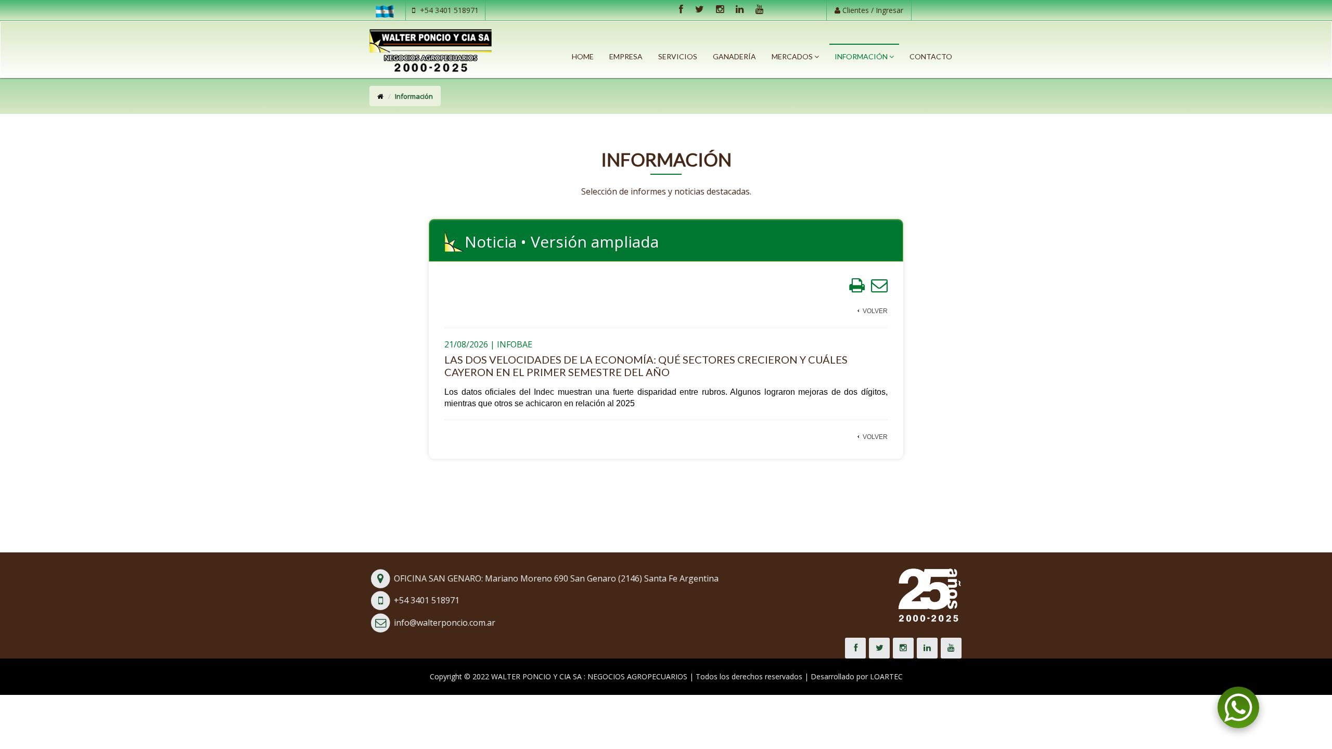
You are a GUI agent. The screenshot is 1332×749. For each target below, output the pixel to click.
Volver (875, 311)
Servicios (677, 56)
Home (583, 56)
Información (862, 56)
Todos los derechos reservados (749, 676)
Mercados (793, 56)
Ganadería (734, 56)
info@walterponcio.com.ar (444, 622)
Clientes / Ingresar (871, 10)
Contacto (931, 56)
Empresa (626, 56)
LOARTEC (886, 676)
